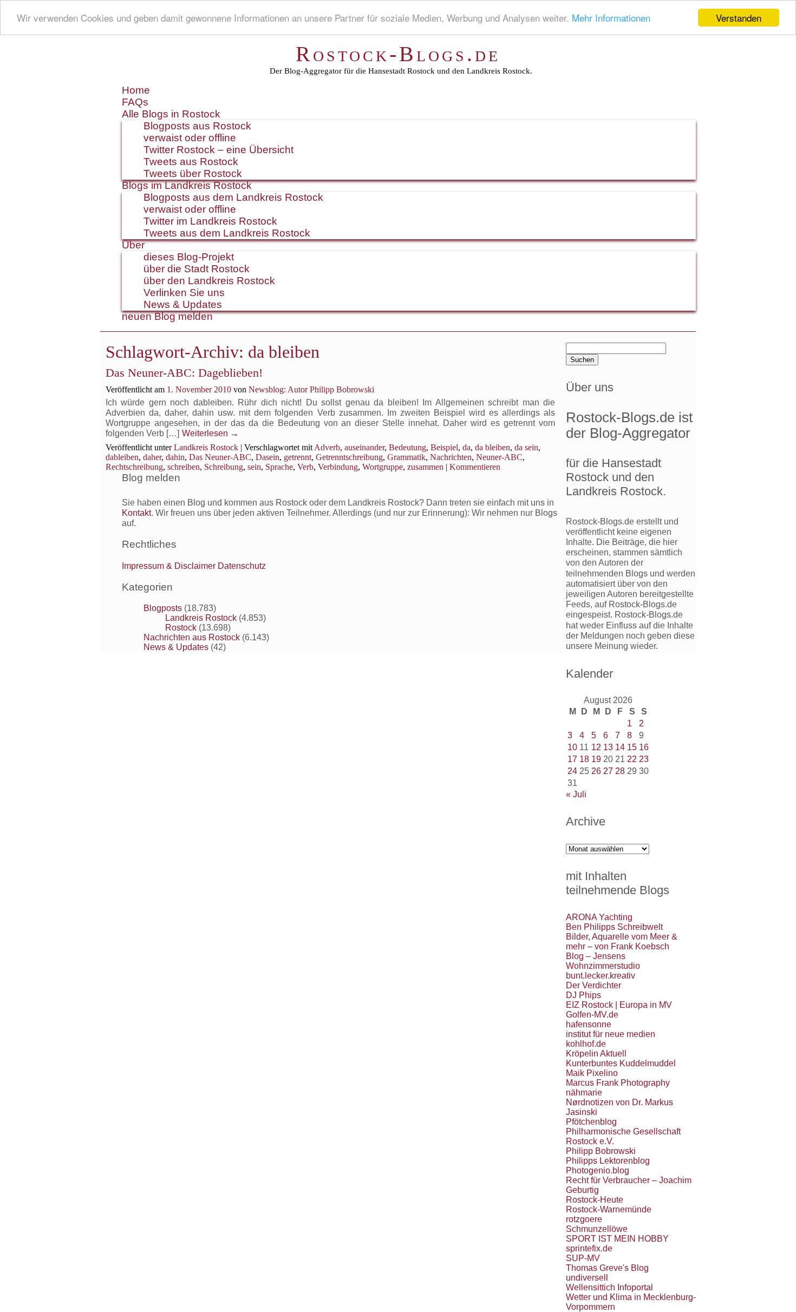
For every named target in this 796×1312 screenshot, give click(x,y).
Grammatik (406, 457)
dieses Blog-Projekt (188, 257)
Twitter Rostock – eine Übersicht (218, 149)
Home (136, 90)
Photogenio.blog (597, 1170)
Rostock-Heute (594, 1199)
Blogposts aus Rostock (197, 126)
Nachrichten (451, 457)
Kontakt (136, 512)
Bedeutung (407, 447)
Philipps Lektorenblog (608, 1160)
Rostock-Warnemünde (608, 1209)
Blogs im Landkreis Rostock (187, 185)
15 (632, 747)
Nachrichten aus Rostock (191, 637)
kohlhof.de (586, 1043)
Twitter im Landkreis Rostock (210, 221)
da (466, 447)
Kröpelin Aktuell (596, 1053)
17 (572, 759)
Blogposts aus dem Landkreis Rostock (233, 197)
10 (572, 747)
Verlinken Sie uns (184, 292)
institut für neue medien (610, 1034)
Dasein (267, 457)
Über (133, 245)
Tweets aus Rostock (190, 161)
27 (608, 771)
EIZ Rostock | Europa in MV (619, 1004)
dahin (175, 457)
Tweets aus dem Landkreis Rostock (226, 233)
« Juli (576, 794)
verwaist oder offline (189, 137)
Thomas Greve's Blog (607, 1267)
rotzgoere (584, 1219)
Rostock (181, 627)
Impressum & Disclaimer (169, 565)
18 (584, 759)
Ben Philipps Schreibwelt (614, 926)
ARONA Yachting (599, 917)
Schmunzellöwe (597, 1229)
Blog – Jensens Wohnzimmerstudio (603, 961)
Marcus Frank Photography (618, 1082)
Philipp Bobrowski (601, 1151)
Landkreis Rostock (206, 447)
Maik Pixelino (592, 1073)
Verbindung (338, 466)
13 (608, 747)
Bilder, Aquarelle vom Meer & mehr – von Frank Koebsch (621, 941)
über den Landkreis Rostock (209, 280)
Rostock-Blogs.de (398, 54)
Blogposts (162, 608)
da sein (526, 447)
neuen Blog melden (167, 316)
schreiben (183, 466)
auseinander (364, 447)
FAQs (135, 102)
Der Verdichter (593, 985)
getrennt (297, 457)
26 (596, 771)
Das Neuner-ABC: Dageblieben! (184, 372)
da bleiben (492, 447)
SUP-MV (583, 1258)
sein (254, 466)
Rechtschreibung (134, 466)
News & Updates (182, 304)
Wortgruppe (382, 466)
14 (620, 747)
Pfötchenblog (591, 1121)
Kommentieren (474, 466)
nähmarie (584, 1092)
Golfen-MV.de (592, 1014)
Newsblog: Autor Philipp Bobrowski (311, 389)
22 (632, 759)
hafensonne (588, 1024)
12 (596, 747)
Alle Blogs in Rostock (171, 114)
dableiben (122, 457)
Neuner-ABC (499, 457)
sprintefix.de (589, 1248)
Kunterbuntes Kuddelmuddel (621, 1063)
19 (596, 759)
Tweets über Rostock (192, 173)
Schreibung (223, 466)
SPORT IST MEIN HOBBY (617, 1238)
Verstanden (738, 17)
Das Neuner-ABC (220, 457)
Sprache (279, 466)
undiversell (587, 1277)
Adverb (327, 447)
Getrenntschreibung (349, 457)
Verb (305, 466)
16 (644, 747)
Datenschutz (242, 565)
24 (572, 771)
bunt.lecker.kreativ (600, 975)
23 (644, 759)
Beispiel (444, 447)
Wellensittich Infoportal (609, 1287)
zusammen (425, 466)
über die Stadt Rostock (196, 268)
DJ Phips (583, 995)
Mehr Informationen (611, 18)
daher (152, 457)
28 (620, 771)
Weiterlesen (210, 433)
